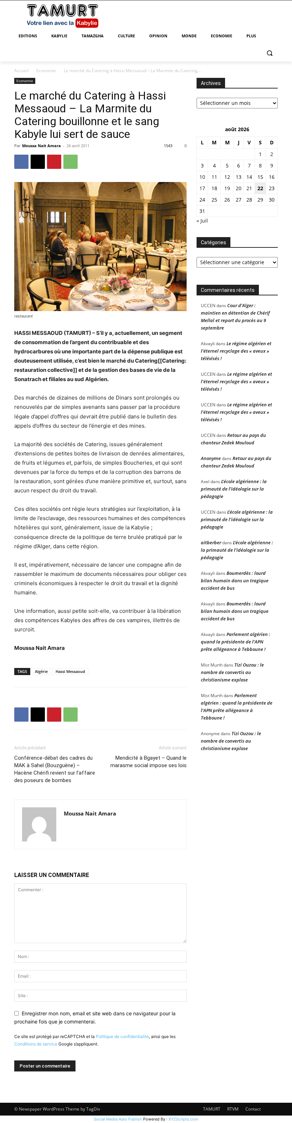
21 (249, 188)
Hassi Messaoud (70, 671)
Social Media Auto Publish (118, 1119)
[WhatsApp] (70, 162)
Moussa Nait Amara (41, 145)
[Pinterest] (54, 162)
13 (238, 176)
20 (238, 188)
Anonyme (211, 458)
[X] (38, 162)
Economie (46, 71)
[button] (269, 53)
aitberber (211, 542)
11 (214, 176)
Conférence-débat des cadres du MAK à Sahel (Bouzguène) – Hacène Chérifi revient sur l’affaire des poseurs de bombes (54, 769)
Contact (253, 1109)
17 (202, 188)
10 (202, 176)
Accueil (21, 71)
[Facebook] (21, 162)
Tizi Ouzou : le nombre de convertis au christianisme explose (232, 672)
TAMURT (211, 1109)
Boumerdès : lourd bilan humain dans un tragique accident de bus (234, 580)
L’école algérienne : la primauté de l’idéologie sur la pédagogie (234, 488)
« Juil (202, 220)
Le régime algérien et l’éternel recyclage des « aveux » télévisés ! (236, 351)
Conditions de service (35, 1044)
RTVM (233, 1109)
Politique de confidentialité (122, 1036)
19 (227, 188)
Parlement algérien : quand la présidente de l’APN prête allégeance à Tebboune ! (235, 641)
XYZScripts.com (183, 1119)
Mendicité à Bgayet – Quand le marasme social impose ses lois (148, 762)
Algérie (41, 671)
